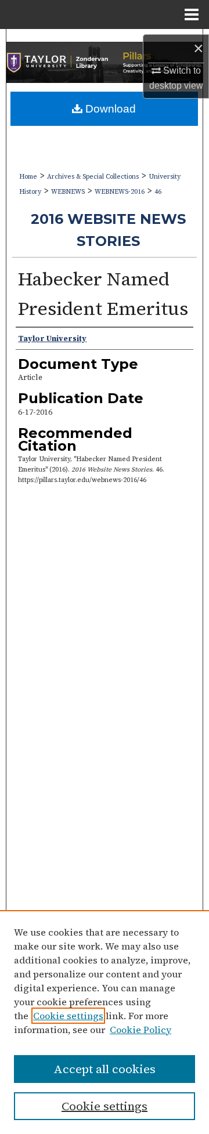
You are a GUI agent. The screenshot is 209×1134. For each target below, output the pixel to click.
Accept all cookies (104, 1069)
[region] (104, 1022)
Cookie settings (68, 1015)
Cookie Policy (140, 1029)
